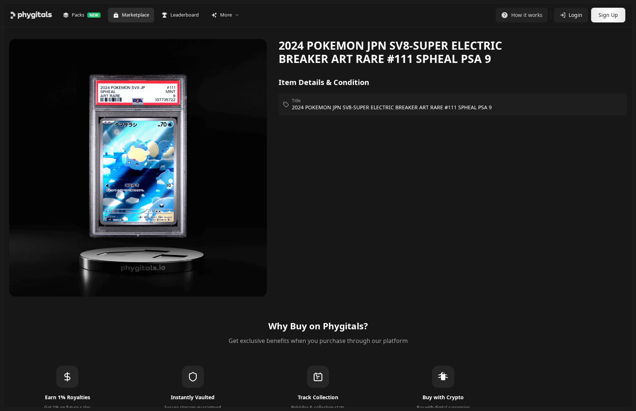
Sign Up (608, 14)
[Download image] (253, 55)
